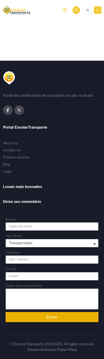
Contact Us (12, 150)
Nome (11, 219)
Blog (6, 164)
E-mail (11, 269)
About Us (10, 143)
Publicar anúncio (16, 157)
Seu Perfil (13, 236)
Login (7, 171)
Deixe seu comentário (24, 285)
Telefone (13, 252)
